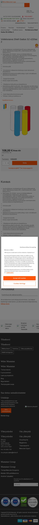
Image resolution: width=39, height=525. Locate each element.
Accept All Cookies (19, 278)
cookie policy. (10, 272)
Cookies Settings (19, 283)
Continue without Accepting (28, 247)
